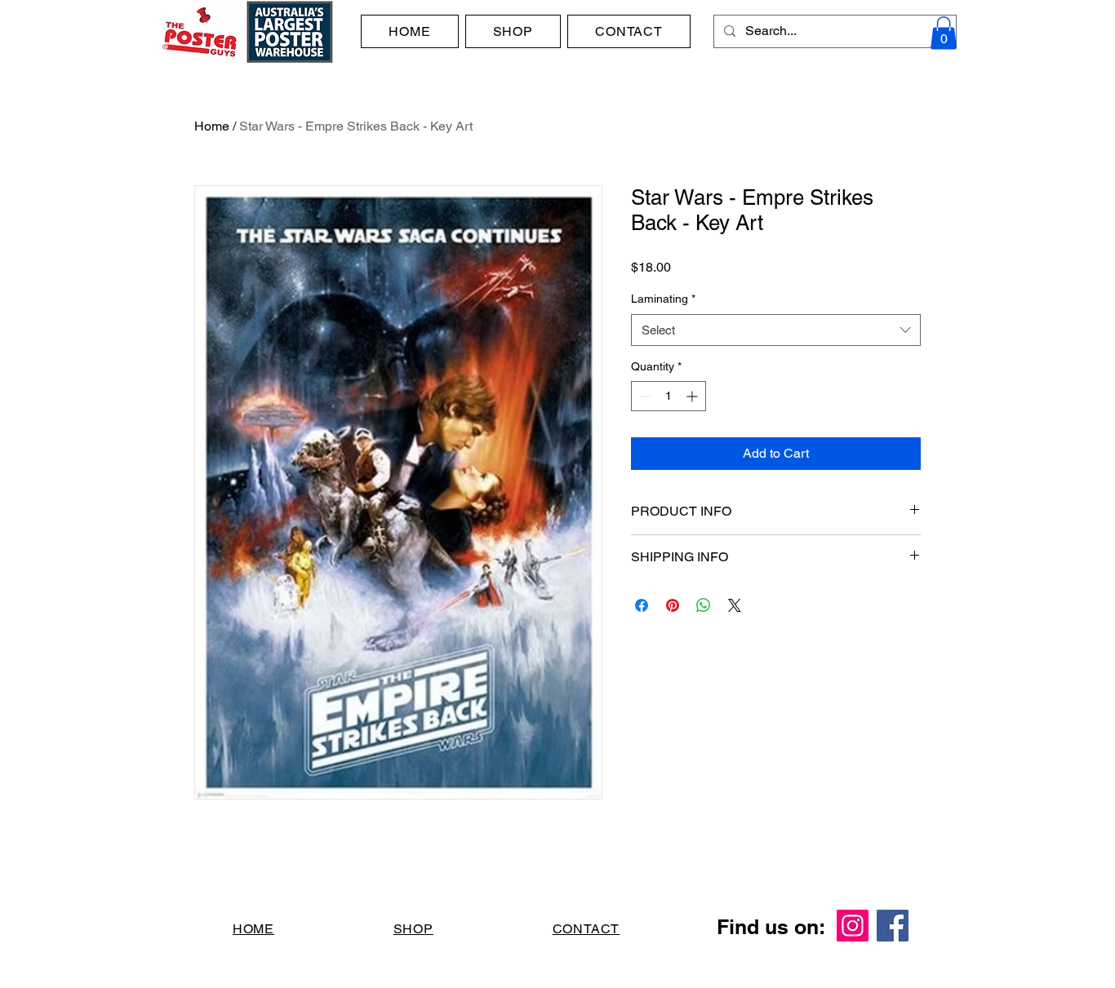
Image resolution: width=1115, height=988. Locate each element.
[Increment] (693, 396)
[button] (943, 33)
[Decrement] (643, 396)
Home (211, 126)
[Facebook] (892, 925)
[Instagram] (852, 925)
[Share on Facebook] (641, 605)
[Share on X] (734, 605)
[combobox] (776, 330)
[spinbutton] (668, 396)
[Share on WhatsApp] (703, 605)
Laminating (663, 298)
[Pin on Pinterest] (672, 605)
